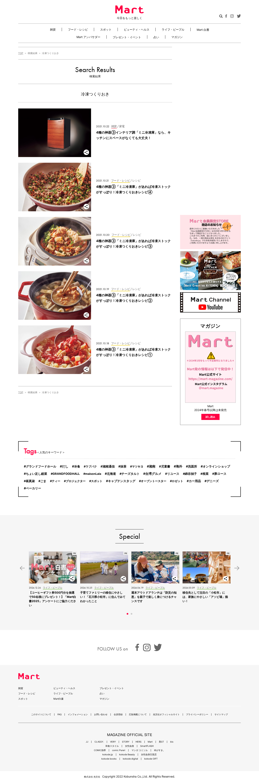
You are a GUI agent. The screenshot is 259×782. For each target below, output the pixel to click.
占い (156, 37)
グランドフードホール (41, 466)
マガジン (177, 37)
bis (171, 742)
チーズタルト (130, 474)
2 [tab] (132, 614)
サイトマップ (221, 714)
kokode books (109, 759)
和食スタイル (112, 746)
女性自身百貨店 (149, 754)
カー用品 (195, 481)
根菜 (206, 474)
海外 (179, 466)
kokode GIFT (151, 759)
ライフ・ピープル (173, 29)
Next (236, 568)
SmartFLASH (147, 746)
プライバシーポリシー (197, 714)
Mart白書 (58, 698)
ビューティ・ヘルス (136, 29)
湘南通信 (109, 466)
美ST (161, 742)
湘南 (152, 466)
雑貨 (53, 29)
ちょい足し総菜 (36, 474)
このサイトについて (41, 714)
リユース (173, 474)
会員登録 (118, 714)
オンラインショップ (216, 466)
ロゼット (177, 481)
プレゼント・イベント (127, 37)
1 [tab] (127, 614)
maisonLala (93, 473)
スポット (105, 29)
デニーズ (213, 481)
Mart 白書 (203, 29)
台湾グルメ (153, 474)
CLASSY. (99, 742)
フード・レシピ (78, 29)
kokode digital (130, 759)
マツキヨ (137, 466)
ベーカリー (33, 488)
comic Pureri (118, 750)
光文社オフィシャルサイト (166, 714)
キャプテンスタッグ (121, 481)
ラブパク (91, 466)
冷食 (77, 466)
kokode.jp (107, 754)
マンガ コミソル (140, 750)
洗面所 (192, 466)
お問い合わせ (100, 714)
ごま (43, 481)
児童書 (165, 466)
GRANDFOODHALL (66, 474)
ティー (56, 481)
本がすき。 (159, 750)
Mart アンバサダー (88, 37)
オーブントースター (153, 481)
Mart (150, 742)
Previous (22, 568)
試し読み (210, 416)
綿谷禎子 (191, 474)
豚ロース (220, 474)
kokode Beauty (127, 754)
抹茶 (123, 466)
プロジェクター (76, 481)
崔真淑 (30, 481)
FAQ (59, 714)
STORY (125, 742)
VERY (113, 742)
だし (65, 466)
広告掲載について (138, 714)
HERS (138, 742)
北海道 (111, 474)
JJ (87, 742)
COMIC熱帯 (100, 750)
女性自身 (129, 746)
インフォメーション (78, 714)
